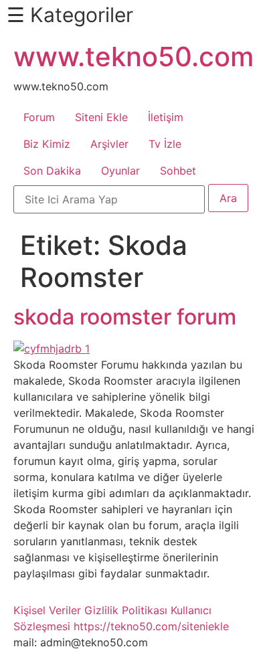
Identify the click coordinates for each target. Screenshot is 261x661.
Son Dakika (52, 170)
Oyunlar (120, 170)
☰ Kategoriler (70, 15)
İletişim (165, 117)
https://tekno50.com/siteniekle (151, 626)
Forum (39, 117)
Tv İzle (165, 144)
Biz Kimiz (46, 144)
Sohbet (178, 170)
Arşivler (109, 144)
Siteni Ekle (101, 117)
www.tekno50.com (133, 56)
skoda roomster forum (124, 317)
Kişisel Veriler (47, 610)
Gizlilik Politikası (125, 610)
